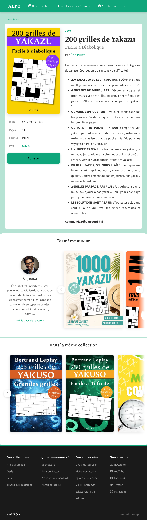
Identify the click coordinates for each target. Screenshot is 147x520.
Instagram (120, 492)
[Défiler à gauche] (61, 289)
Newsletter (120, 465)
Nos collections (41, 6)
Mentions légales (51, 485)
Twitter (118, 485)
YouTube (119, 471)
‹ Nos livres (13, 20)
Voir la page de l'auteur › (30, 321)
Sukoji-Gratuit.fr (85, 485)
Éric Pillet (78, 55)
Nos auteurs (87, 6)
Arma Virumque (16, 465)
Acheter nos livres (113, 6)
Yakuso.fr (81, 498)
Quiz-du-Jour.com (86, 478)
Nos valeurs (48, 465)
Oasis (10, 471)
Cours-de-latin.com (87, 465)
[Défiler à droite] (139, 289)
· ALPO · (14, 6)
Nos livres (66, 6)
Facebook (119, 478)
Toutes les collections (19, 485)
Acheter (34, 158)
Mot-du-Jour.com (86, 471)
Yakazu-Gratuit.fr (85, 492)
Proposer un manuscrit (54, 478)
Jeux (68, 31)
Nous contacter (50, 471)
